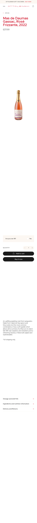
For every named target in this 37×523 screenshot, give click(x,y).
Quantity (6, 247)
